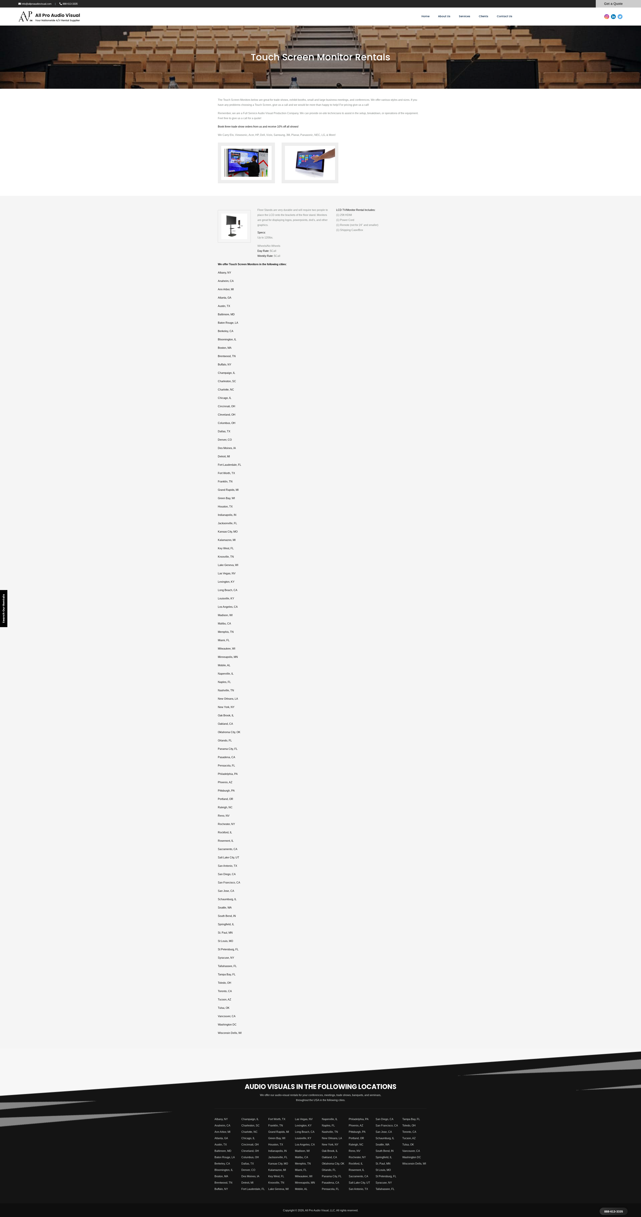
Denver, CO (225, 439)
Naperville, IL (226, 673)
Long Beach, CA (227, 590)
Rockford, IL (225, 832)
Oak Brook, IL (226, 715)
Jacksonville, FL (227, 523)
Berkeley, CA (225, 331)
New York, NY (226, 707)
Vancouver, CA (227, 1016)
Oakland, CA (225, 723)
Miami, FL (224, 640)
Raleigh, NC (225, 807)
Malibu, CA (224, 623)
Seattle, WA (225, 907)
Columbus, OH (226, 423)
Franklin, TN (225, 481)
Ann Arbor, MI (226, 289)
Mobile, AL (224, 665)
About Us (444, 16)
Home (425, 16)
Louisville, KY (226, 598)
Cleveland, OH (226, 414)
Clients (483, 16)
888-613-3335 (70, 3)
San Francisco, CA (229, 882)
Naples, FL (224, 682)
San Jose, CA (226, 890)
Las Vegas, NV (227, 573)
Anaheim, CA (226, 281)
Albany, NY (224, 272)
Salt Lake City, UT (228, 857)
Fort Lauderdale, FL (229, 464)
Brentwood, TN (227, 356)
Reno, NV (224, 815)
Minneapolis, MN (228, 657)
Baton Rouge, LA (228, 322)
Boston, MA (225, 347)
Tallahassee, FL (227, 966)
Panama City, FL (228, 748)
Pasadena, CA (226, 757)
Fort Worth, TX (226, 473)
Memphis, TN (226, 631)
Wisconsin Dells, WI (230, 1033)
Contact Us (504, 16)
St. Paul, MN (225, 932)
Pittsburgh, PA (226, 790)
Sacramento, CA (227, 849)
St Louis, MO (225, 941)
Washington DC (227, 1024)
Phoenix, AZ (225, 782)
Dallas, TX (224, 431)
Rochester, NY (226, 824)
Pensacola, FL (226, 765)
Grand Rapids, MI (228, 489)
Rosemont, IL (226, 840)
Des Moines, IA (227, 448)
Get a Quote (613, 4)
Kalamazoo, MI (227, 540)
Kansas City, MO (228, 531)
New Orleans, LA (228, 698)
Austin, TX (224, 306)
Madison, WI (225, 615)
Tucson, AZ (224, 999)
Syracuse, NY (226, 957)
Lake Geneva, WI (228, 565)
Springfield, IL (226, 924)
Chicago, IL (224, 398)
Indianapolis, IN (227, 515)
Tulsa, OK (224, 1007)
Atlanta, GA (224, 297)
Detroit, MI (224, 456)
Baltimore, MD (226, 314)
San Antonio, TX (227, 865)
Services (464, 16)
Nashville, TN (226, 690)
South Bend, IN (227, 916)
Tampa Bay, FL (227, 974)
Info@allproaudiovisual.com (36, 3)
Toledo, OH (224, 982)
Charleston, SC (227, 381)
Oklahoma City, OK (229, 732)
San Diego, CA (227, 874)
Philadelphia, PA (228, 774)
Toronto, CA (225, 991)
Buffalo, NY (224, 364)
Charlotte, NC (226, 389)
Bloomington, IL (227, 339)
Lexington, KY (226, 581)
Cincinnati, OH (226, 406)
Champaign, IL (226, 372)
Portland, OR (225, 799)
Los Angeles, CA (228, 606)
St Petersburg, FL (228, 949)
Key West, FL (226, 548)
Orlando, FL (225, 740)
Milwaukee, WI (226, 648)
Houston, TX (225, 506)
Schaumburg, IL (227, 899)
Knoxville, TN (226, 556)
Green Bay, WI (226, 498)
